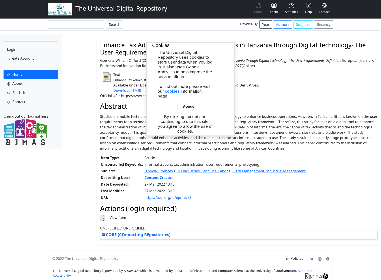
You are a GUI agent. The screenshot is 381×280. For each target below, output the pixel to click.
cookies (172, 91)
